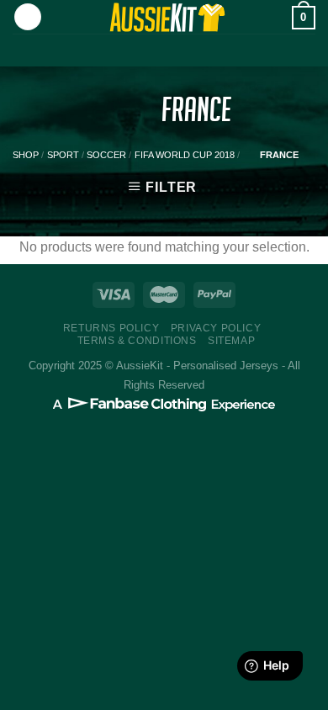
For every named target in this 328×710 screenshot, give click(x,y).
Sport (63, 155)
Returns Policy (111, 328)
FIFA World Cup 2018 (185, 155)
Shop (26, 155)
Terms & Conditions (137, 341)
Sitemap (231, 341)
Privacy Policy (216, 328)
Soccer (106, 155)
